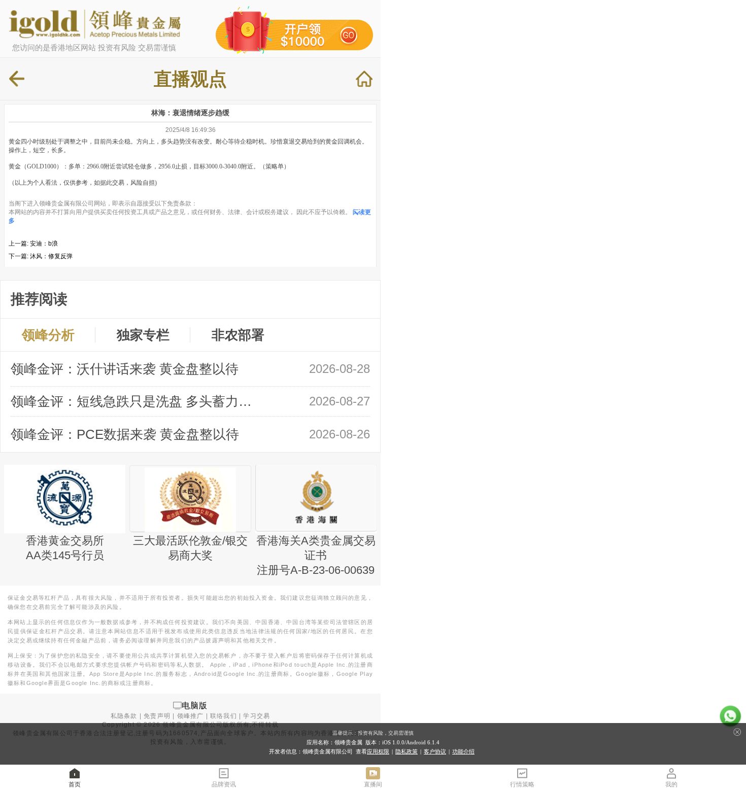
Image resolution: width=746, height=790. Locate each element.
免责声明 (157, 715)
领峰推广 (190, 715)
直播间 (373, 784)
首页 (75, 784)
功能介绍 (463, 751)
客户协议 (435, 751)
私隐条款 (124, 715)
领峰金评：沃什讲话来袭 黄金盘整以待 (125, 368)
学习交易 (256, 715)
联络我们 (223, 715)
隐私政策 (406, 751)
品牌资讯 (224, 784)
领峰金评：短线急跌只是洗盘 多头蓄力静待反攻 (136, 401)
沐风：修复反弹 (51, 256)
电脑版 (195, 705)
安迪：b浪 (44, 243)
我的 (671, 784)
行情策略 (522, 784)
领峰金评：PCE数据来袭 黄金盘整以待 (125, 434)
